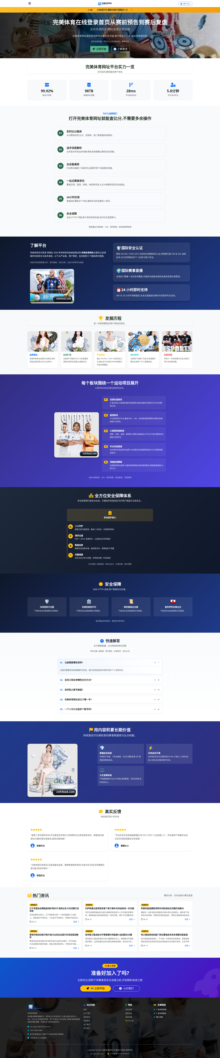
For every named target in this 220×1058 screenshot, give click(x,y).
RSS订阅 (130, 1021)
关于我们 (87, 1024)
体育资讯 (87, 1021)
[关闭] (131, 9)
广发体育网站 (161, 1013)
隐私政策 (129, 1009)
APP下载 (87, 1013)
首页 (85, 1009)
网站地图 (129, 1017)
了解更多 (122, 49)
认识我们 (128, 988)
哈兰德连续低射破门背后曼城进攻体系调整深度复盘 (164, 934)
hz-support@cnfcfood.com (40, 1027)
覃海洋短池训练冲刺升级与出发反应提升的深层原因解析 (54, 936)
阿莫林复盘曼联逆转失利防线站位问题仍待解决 (162, 908)
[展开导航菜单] (30, 3)
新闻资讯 (87, 1017)
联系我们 (87, 1028)
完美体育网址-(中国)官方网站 (114, 1050)
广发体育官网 (161, 1009)
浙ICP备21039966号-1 (97, 1054)
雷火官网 (159, 1017)
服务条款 (129, 1013)
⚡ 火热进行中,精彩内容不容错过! (109, 9)
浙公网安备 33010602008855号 (120, 1054)
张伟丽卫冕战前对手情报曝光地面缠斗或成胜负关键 (108, 934)
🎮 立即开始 (97, 988)
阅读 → (76, 921)
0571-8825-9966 (36, 1030)
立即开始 (100, 49)
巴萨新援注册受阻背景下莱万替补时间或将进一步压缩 (109, 908)
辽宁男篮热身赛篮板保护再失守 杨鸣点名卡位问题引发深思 (54, 909)
